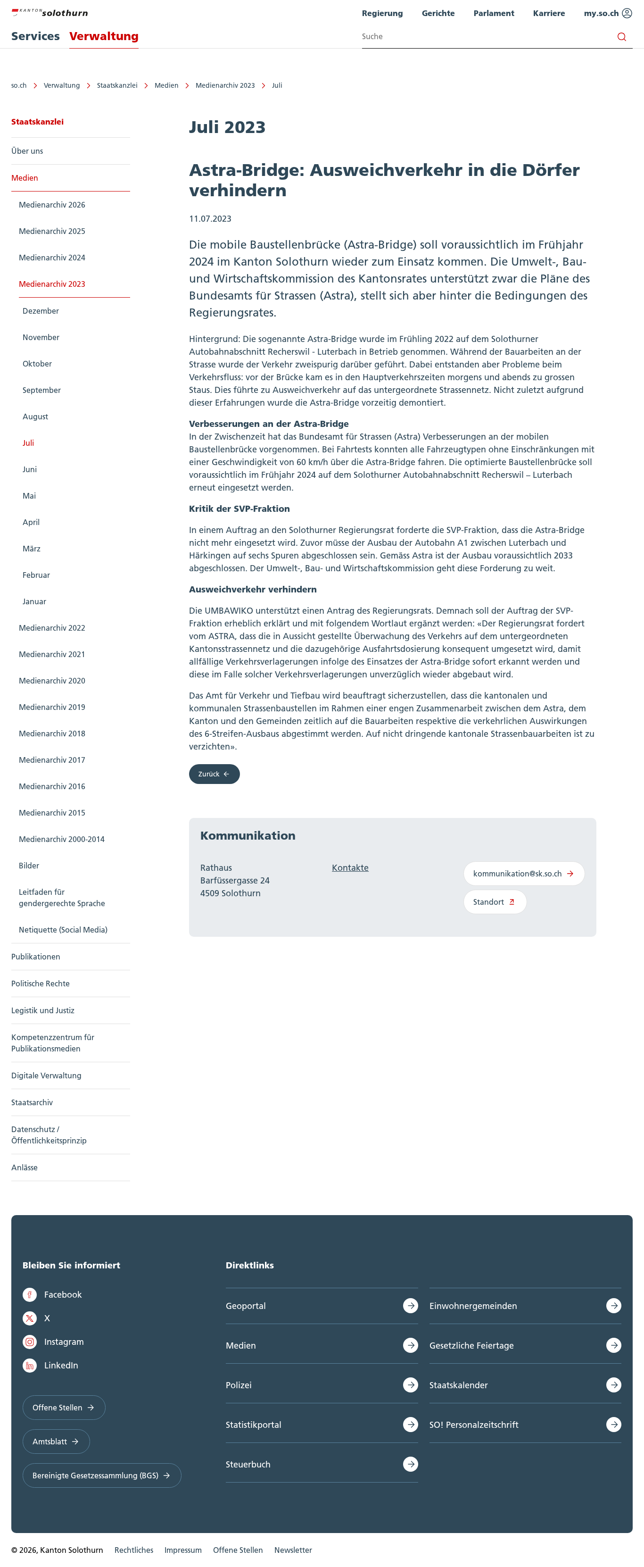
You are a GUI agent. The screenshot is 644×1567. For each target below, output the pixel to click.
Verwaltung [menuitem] (104, 36)
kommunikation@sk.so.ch (517, 873)
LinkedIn (61, 1365)
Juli (277, 85)
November (41, 337)
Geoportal (246, 1305)
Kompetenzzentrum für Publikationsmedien (52, 1043)
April (31, 522)
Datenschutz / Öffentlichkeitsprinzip (49, 1135)
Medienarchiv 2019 (52, 707)
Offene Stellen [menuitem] (238, 1550)
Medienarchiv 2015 (52, 812)
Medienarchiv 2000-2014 (62, 839)
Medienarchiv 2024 (52, 257)
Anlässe (24, 1167)
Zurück (209, 774)
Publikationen (35, 956)
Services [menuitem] (35, 36)
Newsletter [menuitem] (293, 1550)
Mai (29, 495)
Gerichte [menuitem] (438, 13)
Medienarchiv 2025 (52, 231)
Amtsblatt (50, 1441)
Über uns (27, 151)
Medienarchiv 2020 (52, 680)
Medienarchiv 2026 (52, 204)
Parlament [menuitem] (494, 13)
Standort (488, 902)
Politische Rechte (40, 983)
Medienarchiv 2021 (52, 654)
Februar (36, 575)
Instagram (64, 1341)
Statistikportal (253, 1424)
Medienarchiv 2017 (52, 760)
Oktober (37, 363)
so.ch (19, 85)
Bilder (29, 865)
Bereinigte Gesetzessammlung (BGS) (95, 1475)
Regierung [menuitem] (382, 13)
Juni (30, 469)
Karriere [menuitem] (549, 13)
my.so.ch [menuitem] (602, 13)
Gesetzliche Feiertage (471, 1345)
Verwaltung (62, 85)
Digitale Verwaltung (46, 1075)
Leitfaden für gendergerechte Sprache (62, 897)
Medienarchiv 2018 (52, 733)
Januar (34, 601)
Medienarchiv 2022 (52, 628)
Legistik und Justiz (42, 1010)
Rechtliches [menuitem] (134, 1550)
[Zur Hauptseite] (49, 11)
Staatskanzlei (117, 85)
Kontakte (350, 867)
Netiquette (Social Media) (63, 929)
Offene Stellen (58, 1407)
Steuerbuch (248, 1464)
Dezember (41, 311)
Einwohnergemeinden (473, 1305)
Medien (167, 85)
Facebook (63, 1294)
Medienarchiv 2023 (225, 85)
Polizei (239, 1385)
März (32, 548)
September (42, 390)
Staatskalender (458, 1385)
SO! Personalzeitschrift (474, 1424)
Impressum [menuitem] (183, 1550)
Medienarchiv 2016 (52, 786)
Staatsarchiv (32, 1102)
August (35, 416)
